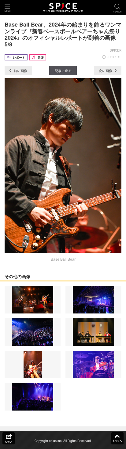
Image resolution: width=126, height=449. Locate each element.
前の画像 (20, 70)
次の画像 (106, 70)
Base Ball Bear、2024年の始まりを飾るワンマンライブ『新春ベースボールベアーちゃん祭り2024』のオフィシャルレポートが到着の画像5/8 (63, 34)
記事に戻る (63, 70)
